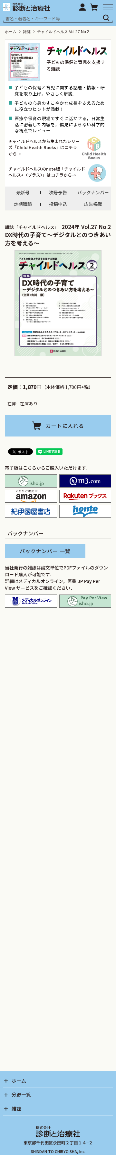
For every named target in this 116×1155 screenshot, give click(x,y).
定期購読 (23, 204)
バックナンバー (93, 192)
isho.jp (31, 481)
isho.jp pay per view (85, 601)
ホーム (10, 32)
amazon (31, 496)
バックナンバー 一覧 (45, 551)
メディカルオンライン (31, 601)
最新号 (23, 192)
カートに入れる (65, 425)
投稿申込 (58, 204)
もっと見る (60, 781)
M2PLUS (85, 481)
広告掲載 (93, 204)
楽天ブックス (85, 496)
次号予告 (58, 192)
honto (85, 511)
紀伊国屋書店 (31, 511)
